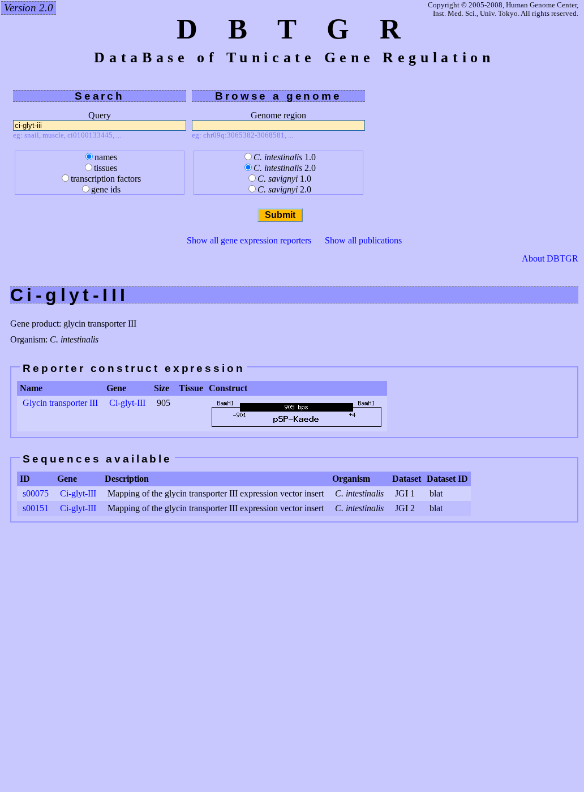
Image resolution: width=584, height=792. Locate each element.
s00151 (36, 508)
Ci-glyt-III (127, 403)
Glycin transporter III (60, 403)
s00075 (36, 493)
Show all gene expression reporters (249, 240)
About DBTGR (550, 258)
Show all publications (363, 240)
